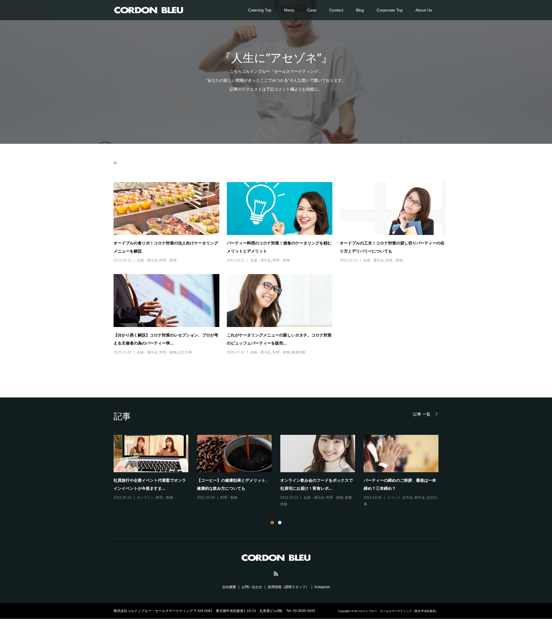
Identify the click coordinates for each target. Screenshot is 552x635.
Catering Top (259, 10)
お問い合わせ (251, 587)
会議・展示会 (147, 260)
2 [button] (279, 522)
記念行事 (185, 352)
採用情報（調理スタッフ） (288, 587)
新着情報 (298, 352)
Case (312, 10)
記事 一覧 (421, 414)
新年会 (420, 498)
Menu (289, 10)
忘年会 (407, 498)
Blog (360, 10)
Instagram (322, 587)
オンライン (145, 498)
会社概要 (229, 587)
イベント (394, 498)
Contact (336, 10)
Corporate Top (390, 10)
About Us (423, 10)
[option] (280, 471)
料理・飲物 (168, 260)
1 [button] (272, 522)
